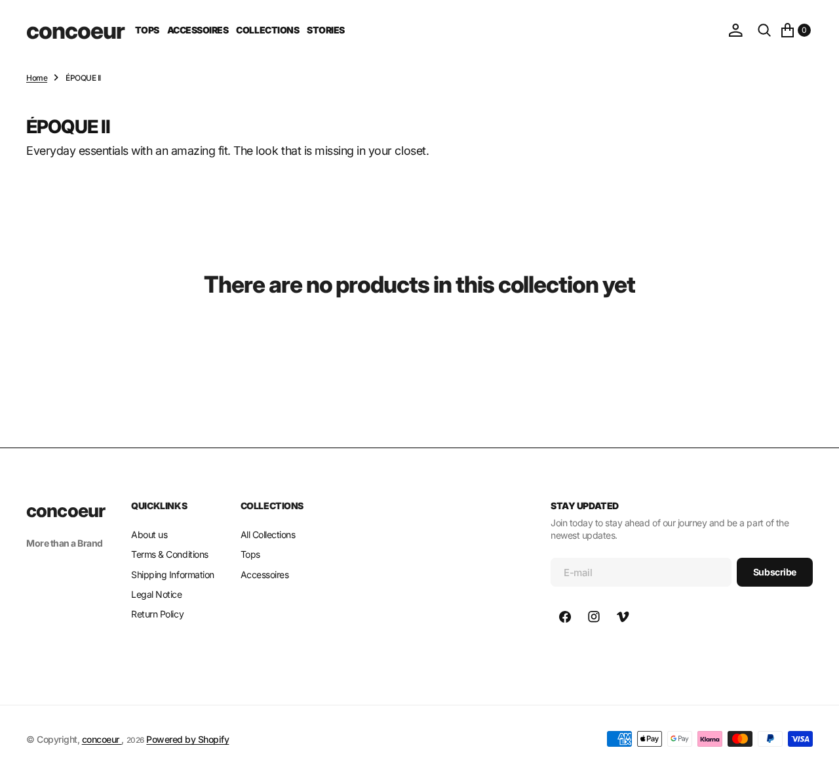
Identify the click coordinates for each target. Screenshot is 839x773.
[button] (735, 30)
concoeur (102, 739)
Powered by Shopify (187, 739)
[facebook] (565, 616)
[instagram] (593, 616)
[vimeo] (622, 616)
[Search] (764, 30)
